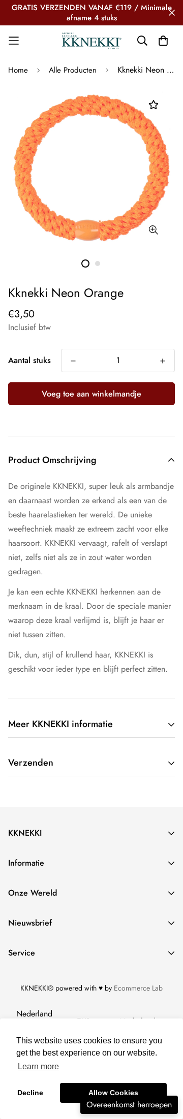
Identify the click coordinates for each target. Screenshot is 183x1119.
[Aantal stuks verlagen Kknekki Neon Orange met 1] (73, 361)
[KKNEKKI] (91, 40)
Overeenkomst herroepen (129, 1104)
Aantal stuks (29, 360)
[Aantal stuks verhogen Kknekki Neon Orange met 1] (162, 361)
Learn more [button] (38, 1066)
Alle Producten (73, 70)
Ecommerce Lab (138, 988)
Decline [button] (30, 1093)
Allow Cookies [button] (113, 1093)
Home (18, 70)
